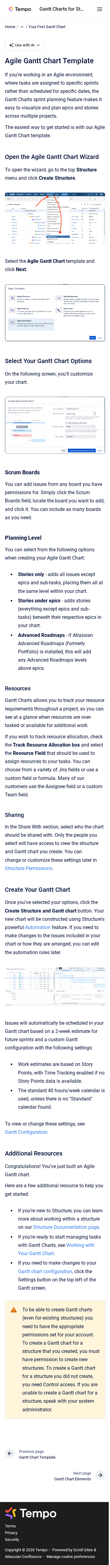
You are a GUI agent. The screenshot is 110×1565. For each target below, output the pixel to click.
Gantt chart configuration (45, 1271)
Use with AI (25, 45)
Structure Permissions (28, 868)
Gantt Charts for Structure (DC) (61, 9)
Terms (10, 1526)
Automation (37, 927)
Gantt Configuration (26, 1132)
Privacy (11, 1532)
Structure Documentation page (66, 1227)
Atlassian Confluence (23, 1556)
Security (12, 1539)
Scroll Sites (83, 1550)
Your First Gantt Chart (46, 26)
